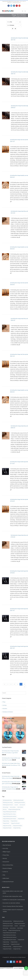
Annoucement (6, 861)
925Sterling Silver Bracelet (18, 800)
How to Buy (5, 848)
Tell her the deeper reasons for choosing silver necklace (13, 910)
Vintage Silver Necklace (17, 825)
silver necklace (13, 807)
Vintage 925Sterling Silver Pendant (9, 818)
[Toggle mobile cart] (22, 11)
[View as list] (15, 28)
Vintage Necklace (14, 820)
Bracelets (5, 708)
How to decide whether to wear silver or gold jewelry (13, 892)
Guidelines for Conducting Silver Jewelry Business (14, 899)
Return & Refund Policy (8, 865)
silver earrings (5, 807)
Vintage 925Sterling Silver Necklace (9, 816)
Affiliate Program (6, 851)
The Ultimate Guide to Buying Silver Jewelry (12, 896)
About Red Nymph (7, 845)
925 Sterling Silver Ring (7, 800)
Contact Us (5, 871)
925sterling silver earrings (8, 802)
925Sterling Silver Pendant (8, 804)
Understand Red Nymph (8, 881)
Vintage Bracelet (21, 818)
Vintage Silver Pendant (7, 827)
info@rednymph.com (17, 2)
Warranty (5, 858)
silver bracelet (22, 804)
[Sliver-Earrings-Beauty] (14, 717)
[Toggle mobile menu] (25, 11)
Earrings (5, 705)
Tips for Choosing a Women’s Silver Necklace (13, 906)
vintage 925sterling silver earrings (9, 814)
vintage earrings (6, 820)
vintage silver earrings (7, 825)
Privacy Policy (6, 855)
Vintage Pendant (6, 823)
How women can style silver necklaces (11, 903)
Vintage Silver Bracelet (15, 823)
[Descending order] (20, 22)
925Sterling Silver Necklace (19, 802)
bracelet (16, 804)
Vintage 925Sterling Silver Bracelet (9, 811)
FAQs (4, 875)
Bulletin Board (6, 878)
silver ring (4, 809)
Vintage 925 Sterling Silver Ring (14, 809)
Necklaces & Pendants (8, 711)
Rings (4, 702)
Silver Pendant (20, 807)
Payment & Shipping (7, 868)
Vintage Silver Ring (16, 827)
